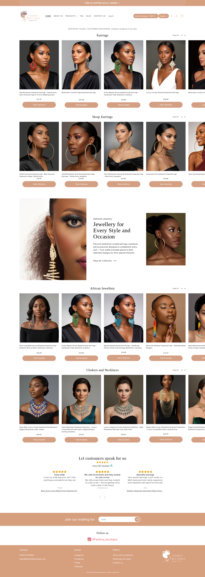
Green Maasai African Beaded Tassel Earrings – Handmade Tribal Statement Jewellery (121, 94)
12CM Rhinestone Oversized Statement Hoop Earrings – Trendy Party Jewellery (78, 175)
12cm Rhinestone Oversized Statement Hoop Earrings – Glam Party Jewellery (123, 175)
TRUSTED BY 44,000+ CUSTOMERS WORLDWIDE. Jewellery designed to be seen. (102, 29)
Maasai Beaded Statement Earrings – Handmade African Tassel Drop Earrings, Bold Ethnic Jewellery (123, 347)
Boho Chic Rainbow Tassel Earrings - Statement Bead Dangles (166, 347)
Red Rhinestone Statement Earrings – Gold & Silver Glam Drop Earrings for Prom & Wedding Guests (38, 94)
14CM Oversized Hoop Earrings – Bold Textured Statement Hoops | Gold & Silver (36, 175)
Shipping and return (122, 559)
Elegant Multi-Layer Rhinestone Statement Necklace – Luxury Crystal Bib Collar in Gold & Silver (165, 428)
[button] (71, 15)
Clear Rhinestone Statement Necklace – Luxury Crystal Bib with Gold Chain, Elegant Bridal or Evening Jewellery (79, 429)
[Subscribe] (137, 519)
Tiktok (77, 562)
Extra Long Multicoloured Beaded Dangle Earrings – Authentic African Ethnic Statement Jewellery (38, 347)
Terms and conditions (123, 555)
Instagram (79, 555)
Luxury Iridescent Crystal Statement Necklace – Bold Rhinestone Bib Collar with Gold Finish (123, 428)
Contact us (118, 562)
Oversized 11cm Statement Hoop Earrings (161, 174)
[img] (102, 462)
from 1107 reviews (101, 465)
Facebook (79, 559)
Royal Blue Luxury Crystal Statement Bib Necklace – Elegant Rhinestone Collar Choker (38, 428)
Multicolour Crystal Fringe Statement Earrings (79, 92)
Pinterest (78, 566)
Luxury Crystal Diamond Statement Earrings (162, 92)
